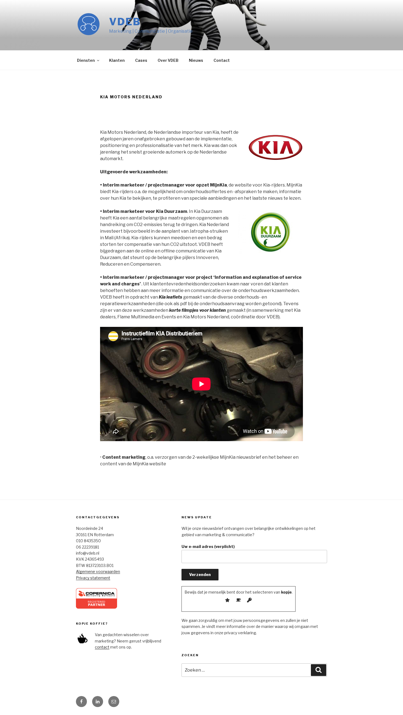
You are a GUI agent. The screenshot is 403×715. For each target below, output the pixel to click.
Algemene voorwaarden (98, 571)
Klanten (117, 60)
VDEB (125, 22)
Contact (222, 60)
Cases (141, 60)
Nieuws (196, 60)
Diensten (86, 60)
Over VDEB (168, 60)
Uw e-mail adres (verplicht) (208, 546)
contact (102, 647)
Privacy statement (93, 577)
